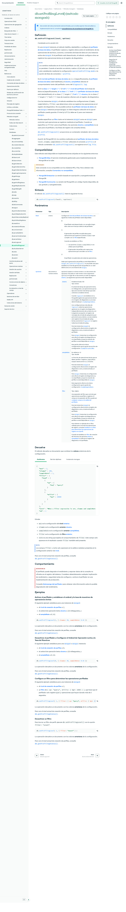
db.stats (14, 251)
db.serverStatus (16, 239)
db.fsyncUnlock (16, 160)
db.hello (14, 192)
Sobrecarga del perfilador (52, 584)
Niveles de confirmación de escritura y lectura (15, 93)
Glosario (9, 101)
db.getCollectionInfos (18, 167)
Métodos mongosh (69, 9)
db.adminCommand (18, 135)
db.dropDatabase (17, 154)
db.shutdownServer (18, 248)
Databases (80, 9)
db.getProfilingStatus (18, 182)
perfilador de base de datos (83, 107)
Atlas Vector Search (10, 34)
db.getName (15, 179)
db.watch (15, 258)
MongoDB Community (47, 182)
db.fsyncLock (16, 157)
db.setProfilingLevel (18, 245)
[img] (107, 17)
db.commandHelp (17, 141)
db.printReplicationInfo (19, 214)
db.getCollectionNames (19, 170)
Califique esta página (112, 13)
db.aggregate (16, 138)
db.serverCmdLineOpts (19, 236)
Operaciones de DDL (13, 86)
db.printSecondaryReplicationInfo (20, 217)
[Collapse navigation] (28, 899)
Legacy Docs (48, 9)
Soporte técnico (9, 309)
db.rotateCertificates (18, 226)
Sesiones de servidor (13, 296)
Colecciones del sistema (14, 303)
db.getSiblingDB (16, 189)
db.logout (15, 207)
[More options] (96, 16)
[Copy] (97, 199)
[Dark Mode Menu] (121, 3)
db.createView (16, 148)
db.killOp (14, 201)
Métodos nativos (14, 119)
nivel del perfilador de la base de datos (81, 215)
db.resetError (16, 223)
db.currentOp (16, 151)
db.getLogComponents (19, 173)
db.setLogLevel (16, 242)
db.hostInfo (15, 198)
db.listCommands (17, 204)
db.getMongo (16, 176)
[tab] (41, 459)
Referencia (57, 9)
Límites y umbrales (12, 107)
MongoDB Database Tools (14, 110)
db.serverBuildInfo (17, 233)
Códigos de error (12, 97)
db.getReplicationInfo (18, 185)
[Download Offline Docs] (24, 899)
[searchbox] (75, 3)
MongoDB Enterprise (46, 176)
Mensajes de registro (13, 104)
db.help (14, 195)
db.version (15, 255)
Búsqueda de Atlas (10, 31)
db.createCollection (18, 145)
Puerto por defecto (13, 89)
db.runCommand (17, 229)
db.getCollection (17, 163)
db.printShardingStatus (19, 220)
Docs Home (38, 9)
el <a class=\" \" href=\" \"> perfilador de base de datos (78, 91)
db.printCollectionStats (19, 211)
